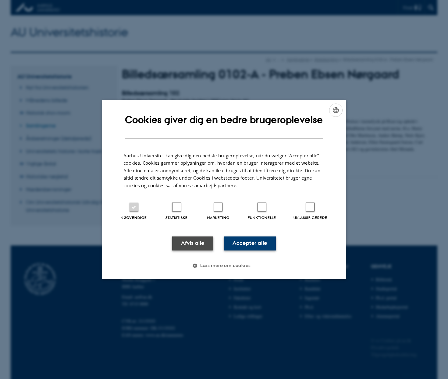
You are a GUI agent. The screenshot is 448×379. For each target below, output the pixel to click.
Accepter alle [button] (250, 243)
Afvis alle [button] (192, 243)
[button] (224, 265)
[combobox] (336, 110)
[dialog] (224, 189)
